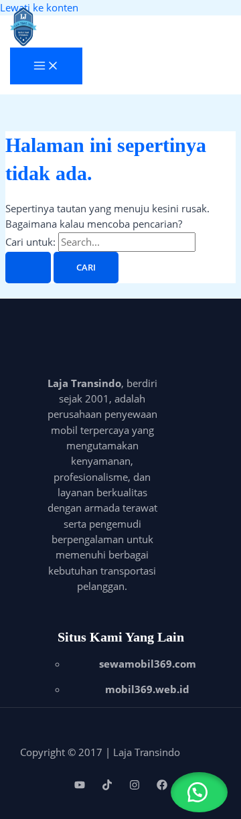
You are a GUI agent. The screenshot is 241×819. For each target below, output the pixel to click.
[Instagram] (134, 786)
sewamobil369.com (147, 663)
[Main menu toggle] (46, 66)
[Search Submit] (28, 267)
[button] (199, 792)
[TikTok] (107, 786)
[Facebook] (162, 786)
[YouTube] (79, 786)
